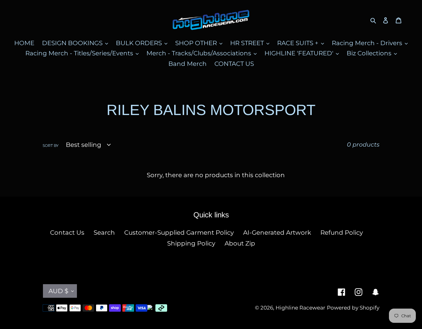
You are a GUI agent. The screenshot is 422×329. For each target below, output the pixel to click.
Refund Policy (341, 232)
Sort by (51, 145)
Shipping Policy (191, 243)
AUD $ (58, 291)
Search (104, 232)
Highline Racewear (300, 308)
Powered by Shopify (353, 308)
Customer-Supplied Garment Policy (179, 232)
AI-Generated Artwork (277, 232)
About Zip (240, 243)
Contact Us (67, 232)
